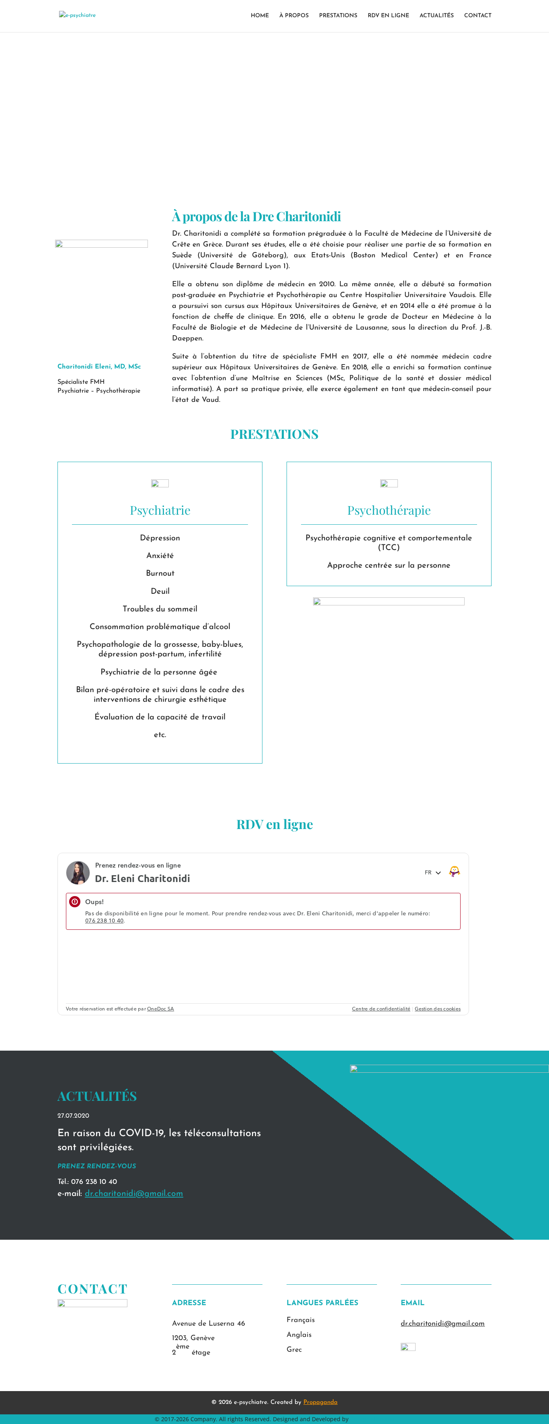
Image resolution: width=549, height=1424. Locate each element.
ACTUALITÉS (437, 16)
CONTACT (478, 16)
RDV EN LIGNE (388, 16)
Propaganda (320, 1403)
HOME (260, 16)
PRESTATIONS (338, 16)
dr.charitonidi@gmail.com (134, 1194)
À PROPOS (294, 16)
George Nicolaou (372, 1419)
